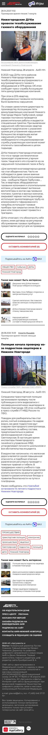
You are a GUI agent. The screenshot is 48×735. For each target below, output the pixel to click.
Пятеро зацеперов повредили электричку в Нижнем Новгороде (27, 590)
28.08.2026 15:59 (8, 333)
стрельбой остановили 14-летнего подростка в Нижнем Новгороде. (21, 489)
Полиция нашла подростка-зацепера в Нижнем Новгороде (28, 565)
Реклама (23, 614)
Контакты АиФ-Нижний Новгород (21, 631)
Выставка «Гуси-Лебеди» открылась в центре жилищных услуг (28, 293)
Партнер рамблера (25, 722)
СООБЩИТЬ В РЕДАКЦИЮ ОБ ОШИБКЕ (22, 635)
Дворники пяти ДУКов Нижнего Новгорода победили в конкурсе (26, 285)
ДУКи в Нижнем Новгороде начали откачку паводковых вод (27, 310)
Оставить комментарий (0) (24, 247)
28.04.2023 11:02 (8, 11)
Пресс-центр (9, 614)
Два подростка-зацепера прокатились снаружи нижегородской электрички (24, 583)
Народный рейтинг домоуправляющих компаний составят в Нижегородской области (28, 319)
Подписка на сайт (12, 628)
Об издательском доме (15, 610)
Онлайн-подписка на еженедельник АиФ (14, 622)
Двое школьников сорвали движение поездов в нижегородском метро (28, 573)
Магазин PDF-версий (14, 618)
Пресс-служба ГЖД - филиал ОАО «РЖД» (21, 387)
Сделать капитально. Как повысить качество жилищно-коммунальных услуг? (27, 303)
